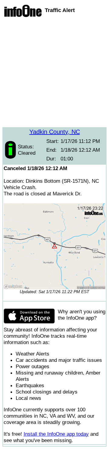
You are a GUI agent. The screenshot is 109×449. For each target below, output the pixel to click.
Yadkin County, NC (54, 131)
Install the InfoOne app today (56, 434)
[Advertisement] (54, 73)
